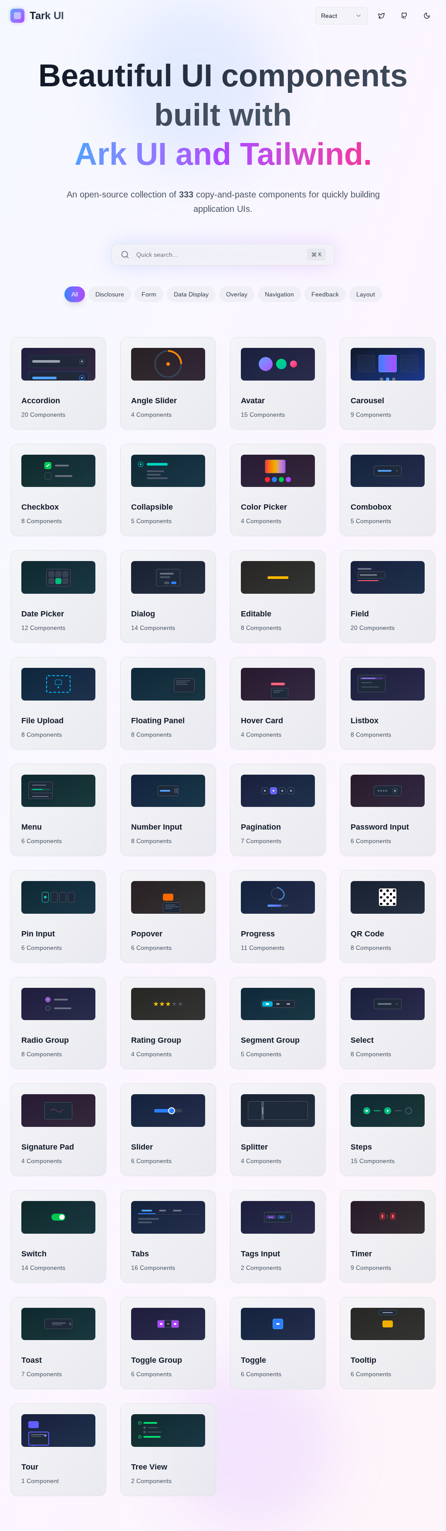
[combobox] (341, 15)
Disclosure (109, 294)
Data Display (191, 294)
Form (149, 294)
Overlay (236, 294)
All (74, 294)
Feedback (325, 294)
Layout (365, 294)
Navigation (279, 294)
